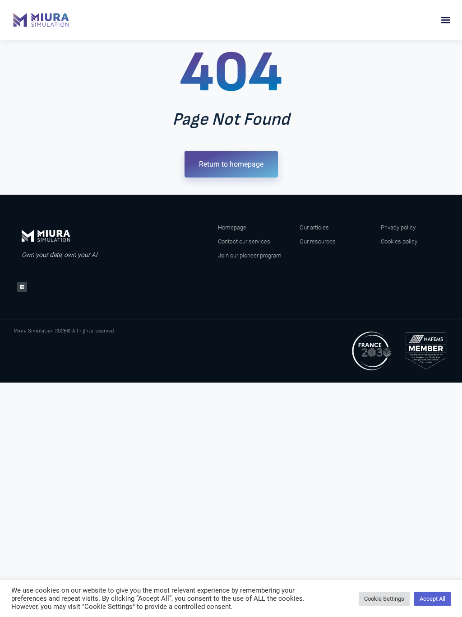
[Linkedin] (22, 287)
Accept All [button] (432, 598)
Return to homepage (231, 164)
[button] (445, 20)
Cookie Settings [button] (384, 598)
